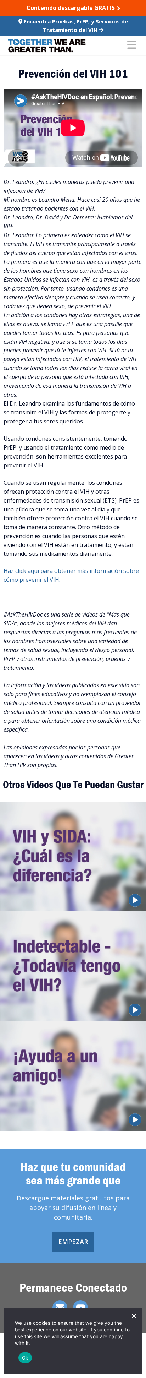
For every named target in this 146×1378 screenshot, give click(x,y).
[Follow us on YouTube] (80, 1307)
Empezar (73, 1241)
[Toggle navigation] (131, 45)
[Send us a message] (59, 1307)
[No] (133, 1315)
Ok (25, 1358)
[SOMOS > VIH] (47, 46)
